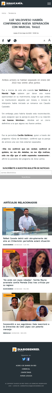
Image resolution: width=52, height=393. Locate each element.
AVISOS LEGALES (26, 376)
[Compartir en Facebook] (3, 42)
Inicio (4, 13)
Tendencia (12, 13)
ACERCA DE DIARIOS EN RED (26, 365)
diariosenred (8, 245)
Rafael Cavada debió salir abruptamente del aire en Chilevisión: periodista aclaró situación (26, 240)
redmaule (7, 333)
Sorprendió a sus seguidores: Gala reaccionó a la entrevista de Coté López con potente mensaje (26, 327)
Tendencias (9, 210)
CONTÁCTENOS (26, 372)
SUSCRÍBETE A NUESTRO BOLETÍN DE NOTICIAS (26, 168)
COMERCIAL (26, 369)
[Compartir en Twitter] (9, 42)
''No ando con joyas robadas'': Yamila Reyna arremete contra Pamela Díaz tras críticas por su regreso (26, 282)
